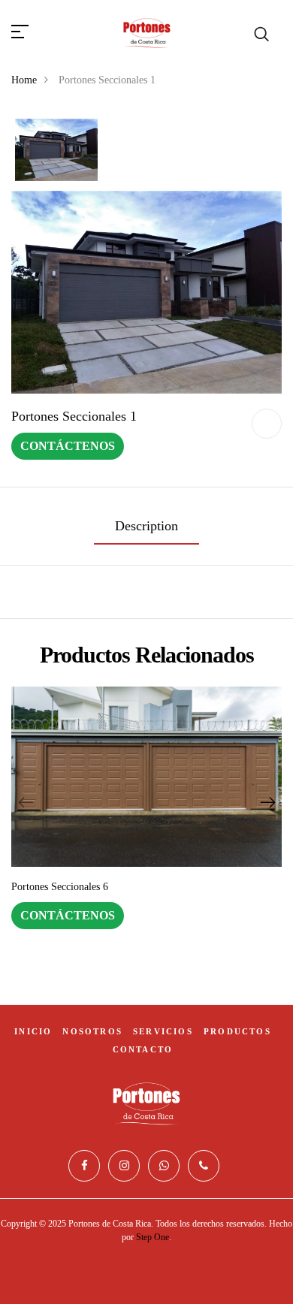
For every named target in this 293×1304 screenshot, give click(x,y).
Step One (152, 1237)
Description (146, 525)
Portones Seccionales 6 (59, 886)
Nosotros (92, 1031)
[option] (56, 151)
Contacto (143, 1049)
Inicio (33, 1031)
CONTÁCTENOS (67, 445)
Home (24, 80)
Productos (237, 1031)
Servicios (163, 1031)
